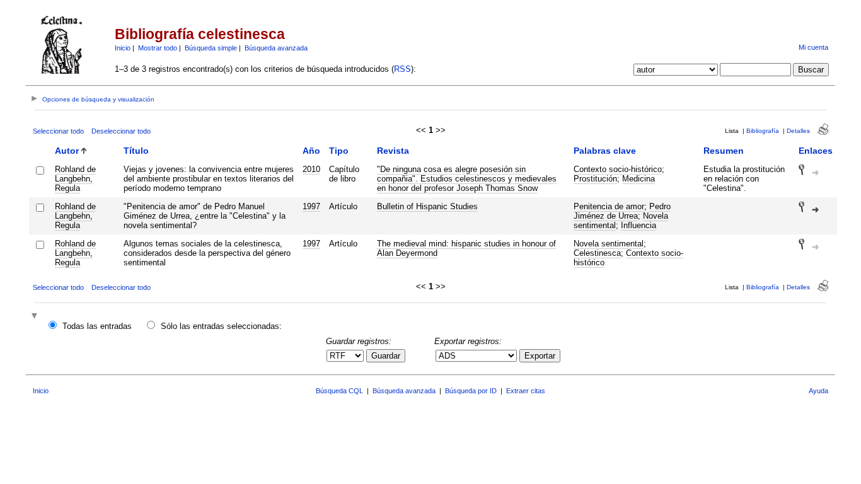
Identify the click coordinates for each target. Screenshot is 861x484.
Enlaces (816, 151)
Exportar (539, 355)
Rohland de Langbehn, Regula (75, 178)
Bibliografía (762, 130)
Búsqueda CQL (339, 391)
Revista (393, 151)
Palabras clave (605, 151)
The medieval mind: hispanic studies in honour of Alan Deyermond (466, 248)
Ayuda (818, 391)
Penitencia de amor (609, 206)
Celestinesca (597, 253)
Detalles (798, 130)
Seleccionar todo (58, 131)
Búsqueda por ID (471, 391)
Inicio (122, 48)
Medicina (638, 178)
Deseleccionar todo (121, 131)
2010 (311, 169)
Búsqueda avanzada (276, 48)
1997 (311, 206)
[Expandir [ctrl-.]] (36, 316)
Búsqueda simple (211, 48)
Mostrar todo (157, 48)
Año (311, 151)
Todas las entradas (97, 326)
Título (136, 151)
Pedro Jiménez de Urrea (622, 211)
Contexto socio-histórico (618, 169)
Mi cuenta (813, 47)
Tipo (339, 151)
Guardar (385, 355)
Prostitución (595, 178)
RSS (402, 69)
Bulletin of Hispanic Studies (427, 206)
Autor (67, 151)
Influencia (638, 225)
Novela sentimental (609, 243)
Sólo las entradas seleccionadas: (221, 326)
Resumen (723, 151)
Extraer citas (525, 391)
